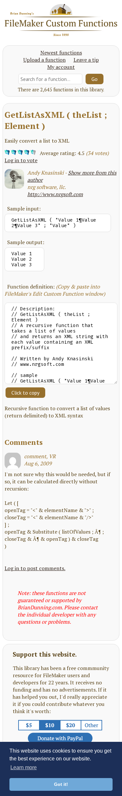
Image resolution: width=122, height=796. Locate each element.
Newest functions (61, 52)
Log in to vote (21, 160)
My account (61, 66)
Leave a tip (86, 59)
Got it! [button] (61, 784)
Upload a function (44, 59)
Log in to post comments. (35, 568)
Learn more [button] (23, 767)
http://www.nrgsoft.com (55, 194)
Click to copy (25, 392)
